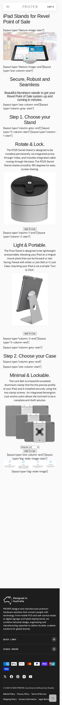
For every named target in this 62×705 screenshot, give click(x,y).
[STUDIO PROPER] (30, 7)
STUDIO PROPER (17, 688)
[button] (8, 7)
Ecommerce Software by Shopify (39, 688)
